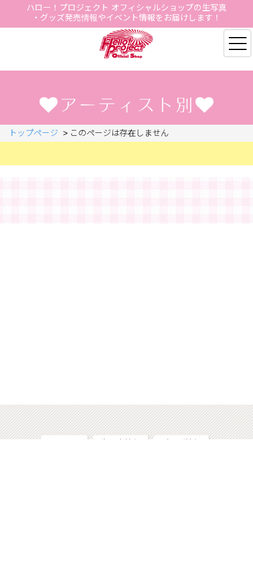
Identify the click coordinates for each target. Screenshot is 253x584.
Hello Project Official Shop (126, 44)
